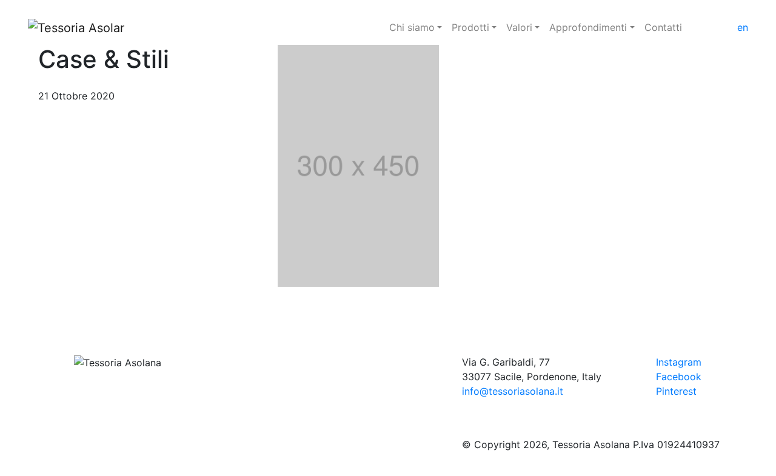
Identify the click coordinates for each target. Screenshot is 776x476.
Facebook (678, 376)
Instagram (678, 362)
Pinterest (676, 391)
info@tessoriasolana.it (512, 391)
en (742, 27)
